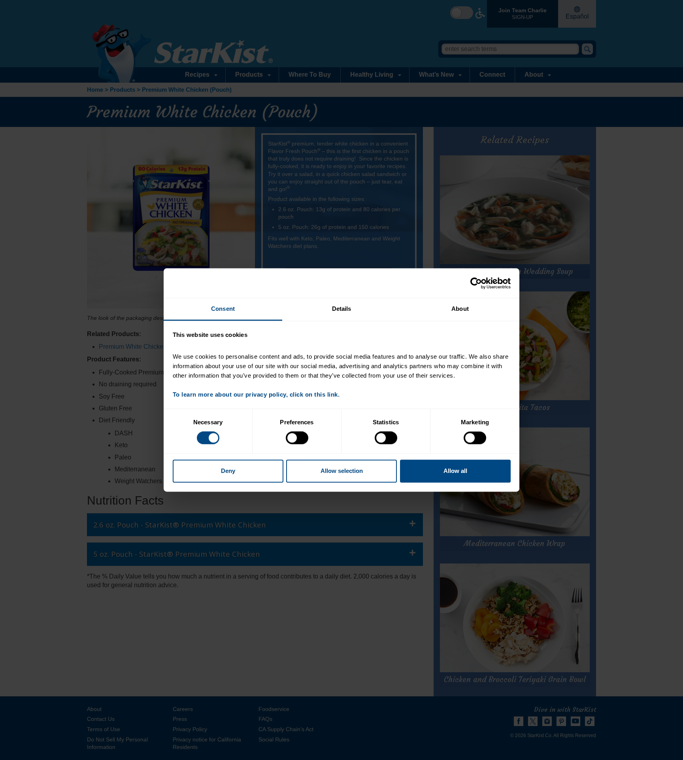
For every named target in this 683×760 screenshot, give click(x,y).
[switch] (297, 438)
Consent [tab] (223, 308)
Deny (228, 470)
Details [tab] (341, 308)
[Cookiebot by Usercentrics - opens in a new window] (476, 283)
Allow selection (342, 470)
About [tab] (460, 308)
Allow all (455, 470)
